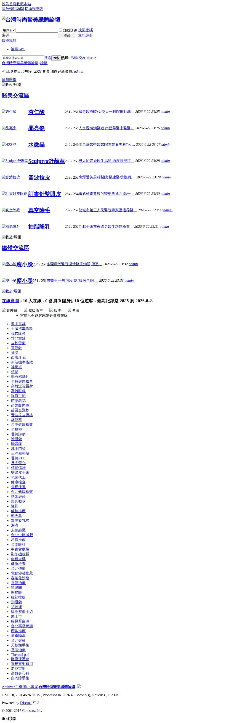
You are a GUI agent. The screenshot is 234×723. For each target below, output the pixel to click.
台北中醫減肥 (22, 535)
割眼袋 (16, 602)
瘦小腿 (24, 281)
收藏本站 (23, 4)
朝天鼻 (16, 516)
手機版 (20, 687)
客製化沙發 (20, 578)
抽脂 (14, 353)
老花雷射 (18, 668)
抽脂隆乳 (39, 227)
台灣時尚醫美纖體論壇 (20, 63)
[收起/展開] (11, 84)
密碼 (5, 35)
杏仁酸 (36, 112)
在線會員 (10, 300)
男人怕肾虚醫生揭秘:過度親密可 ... (106, 161)
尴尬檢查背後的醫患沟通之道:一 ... (106, 194)
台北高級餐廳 (22, 626)
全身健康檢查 (22, 381)
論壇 (18, 49)
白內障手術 (20, 678)
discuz (91, 58)
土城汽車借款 (22, 329)
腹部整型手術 (22, 612)
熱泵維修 (18, 496)
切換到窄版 (34, 9)
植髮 (14, 372)
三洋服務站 (20, 453)
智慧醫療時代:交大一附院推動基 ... (106, 112)
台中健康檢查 (22, 424)
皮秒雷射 (18, 343)
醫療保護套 (20, 659)
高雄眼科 (18, 391)
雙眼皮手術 (20, 472)
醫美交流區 (15, 95)
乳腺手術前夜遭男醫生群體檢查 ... (106, 226)
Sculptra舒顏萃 (46, 161)
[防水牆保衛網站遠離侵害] (79, 687)
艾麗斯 (16, 607)
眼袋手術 (18, 396)
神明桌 (16, 367)
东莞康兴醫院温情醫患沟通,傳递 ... (74, 264)
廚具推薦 (18, 631)
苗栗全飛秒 (20, 410)
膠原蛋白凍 (20, 621)
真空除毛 (39, 210)
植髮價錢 (18, 468)
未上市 (16, 616)
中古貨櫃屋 (20, 549)
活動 (74, 58)
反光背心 (18, 463)
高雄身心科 (20, 673)
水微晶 (36, 145)
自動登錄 (70, 30)
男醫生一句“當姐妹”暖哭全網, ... (72, 280)
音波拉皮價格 (22, 415)
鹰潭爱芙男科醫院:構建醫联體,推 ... (107, 177)
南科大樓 (18, 559)
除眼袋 (16, 439)
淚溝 (14, 525)
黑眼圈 (16, 588)
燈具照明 (18, 501)
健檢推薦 (18, 511)
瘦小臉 (24, 264)
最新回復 (9, 80)
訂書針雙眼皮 (44, 194)
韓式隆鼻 (18, 333)
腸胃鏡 (16, 444)
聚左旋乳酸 (20, 520)
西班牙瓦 (18, 357)
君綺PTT (18, 458)
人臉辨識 (18, 530)
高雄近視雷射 (22, 386)
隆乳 (14, 506)
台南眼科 (18, 544)
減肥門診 (18, 448)
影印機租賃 (20, 554)
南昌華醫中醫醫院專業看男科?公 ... (107, 144)
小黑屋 (32, 687)
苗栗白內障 (20, 405)
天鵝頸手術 (20, 645)
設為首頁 (9, 4)
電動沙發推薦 (22, 573)
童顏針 (16, 348)
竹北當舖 (18, 338)
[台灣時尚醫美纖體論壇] (31, 20)
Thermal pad (20, 655)
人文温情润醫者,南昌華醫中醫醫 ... (106, 128)
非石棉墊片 (20, 377)
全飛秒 (16, 429)
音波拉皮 (39, 177)
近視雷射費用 (22, 664)
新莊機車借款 (22, 362)
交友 (82, 58)
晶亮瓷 (36, 128)
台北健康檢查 (22, 492)
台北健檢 (18, 640)
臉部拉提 (18, 597)
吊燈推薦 (18, 540)
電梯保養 (18, 487)
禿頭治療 (18, 583)
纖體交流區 (15, 248)
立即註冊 (85, 35)
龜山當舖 (18, 324)
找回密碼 (85, 30)
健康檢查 (18, 482)
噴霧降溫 (18, 636)
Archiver (8, 687)
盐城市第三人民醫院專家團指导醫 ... (108, 210)
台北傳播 (18, 568)
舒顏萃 (16, 420)
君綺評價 (18, 434)
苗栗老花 (18, 401)
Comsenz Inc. (32, 710)
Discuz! (26, 703)
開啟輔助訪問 (13, 9)
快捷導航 (9, 40)
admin (78, 71)
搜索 (47, 58)
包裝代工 (18, 477)
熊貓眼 (16, 592)
